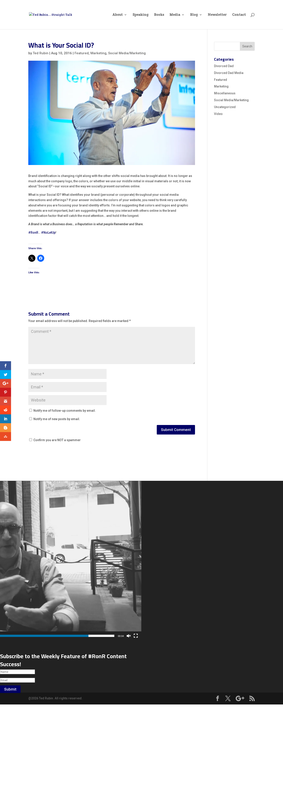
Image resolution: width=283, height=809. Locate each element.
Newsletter (217, 15)
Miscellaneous (224, 93)
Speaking (141, 15)
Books (159, 15)
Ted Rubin (40, 53)
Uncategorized (225, 107)
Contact (239, 15)
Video (218, 114)
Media (175, 15)
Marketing (98, 53)
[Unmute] (128, 636)
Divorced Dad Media (228, 73)
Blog (194, 15)
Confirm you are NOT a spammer (57, 440)
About (118, 15)
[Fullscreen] (136, 636)
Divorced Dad (224, 66)
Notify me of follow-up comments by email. (64, 410)
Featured (82, 53)
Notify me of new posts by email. (56, 419)
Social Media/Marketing (127, 53)
